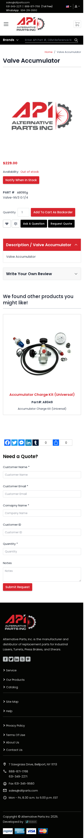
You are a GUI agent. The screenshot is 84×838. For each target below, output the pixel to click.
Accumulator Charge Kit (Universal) (42, 394)
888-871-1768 (32, 6)
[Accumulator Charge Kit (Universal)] (42, 352)
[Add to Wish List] (7, 224)
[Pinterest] (28, 659)
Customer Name (16, 467)
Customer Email (15, 486)
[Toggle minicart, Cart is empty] (77, 24)
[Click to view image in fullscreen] (42, 116)
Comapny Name (16, 505)
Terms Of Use (15, 735)
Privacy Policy (15, 725)
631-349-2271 (13, 6)
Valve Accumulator (69, 52)
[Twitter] (11, 659)
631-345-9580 (21, 783)
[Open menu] (6, 24)
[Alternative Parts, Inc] (20, 622)
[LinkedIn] (16, 659)
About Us (12, 742)
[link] (76, 6)
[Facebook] (5, 659)
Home (49, 52)
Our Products (15, 680)
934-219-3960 (29, 10)
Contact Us (14, 750)
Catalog (12, 687)
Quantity (9, 212)
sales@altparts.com (18, 2)
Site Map (12, 702)
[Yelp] (22, 659)
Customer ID (12, 525)
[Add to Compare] (16, 224)
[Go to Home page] (30, 24)
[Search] (75, 40)
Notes (7, 563)
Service (11, 670)
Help (9, 711)
